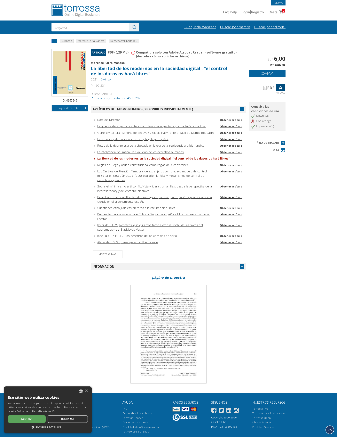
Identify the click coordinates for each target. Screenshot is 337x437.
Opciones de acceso (135, 422)
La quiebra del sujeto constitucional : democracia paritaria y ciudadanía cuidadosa (151, 126)
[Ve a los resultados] (134, 27)
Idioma (278, 2)
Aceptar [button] (26, 419)
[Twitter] (221, 411)
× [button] (86, 391)
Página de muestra (68, 108)
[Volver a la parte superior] (329, 429)
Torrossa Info (260, 408)
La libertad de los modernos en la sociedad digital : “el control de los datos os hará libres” (163, 158)
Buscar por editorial (270, 27)
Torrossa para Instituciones (268, 413)
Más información (47, 411)
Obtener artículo (231, 120)
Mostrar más (107, 254)
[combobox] (95, 27)
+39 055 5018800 (138, 431)
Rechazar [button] (67, 419)
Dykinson (106, 79)
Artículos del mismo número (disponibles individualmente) (143, 109)
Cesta (277, 11)
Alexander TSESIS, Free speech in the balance (127, 242)
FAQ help (230, 12)
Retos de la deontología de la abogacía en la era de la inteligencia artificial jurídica (150, 145)
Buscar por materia (235, 27)
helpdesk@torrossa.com (145, 427)
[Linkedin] (228, 411)
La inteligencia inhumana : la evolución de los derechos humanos (140, 152)
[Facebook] (214, 411)
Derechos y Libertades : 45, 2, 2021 (118, 98)
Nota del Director (108, 120)
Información (103, 266)
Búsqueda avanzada (200, 27)
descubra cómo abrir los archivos (162, 56)
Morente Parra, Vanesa (108, 63)
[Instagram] (236, 411)
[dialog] (48, 409)
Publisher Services (263, 427)
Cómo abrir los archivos (137, 413)
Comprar (267, 73)
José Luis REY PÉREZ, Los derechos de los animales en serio (137, 236)
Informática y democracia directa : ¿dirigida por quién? (132, 139)
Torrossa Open (261, 418)
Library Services (261, 422)
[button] (271, 142)
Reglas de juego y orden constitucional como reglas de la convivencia (143, 165)
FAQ (125, 408)
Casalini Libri (218, 422)
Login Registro (253, 12)
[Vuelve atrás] (54, 41)
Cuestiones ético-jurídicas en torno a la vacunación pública (136, 208)
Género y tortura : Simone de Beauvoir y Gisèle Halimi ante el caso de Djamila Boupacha (156, 133)
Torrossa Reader (132, 418)
